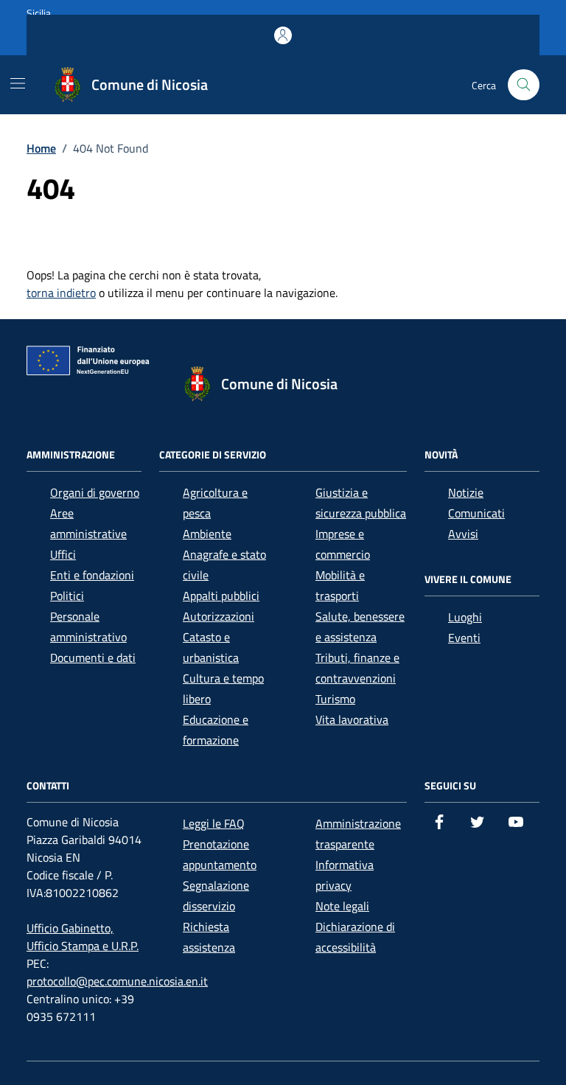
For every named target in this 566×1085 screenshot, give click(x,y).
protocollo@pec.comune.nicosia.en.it (117, 981)
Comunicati (476, 513)
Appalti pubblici (221, 595)
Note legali (342, 906)
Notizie (465, 492)
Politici (67, 595)
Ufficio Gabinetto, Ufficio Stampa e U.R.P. (83, 937)
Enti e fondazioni (92, 575)
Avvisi (463, 533)
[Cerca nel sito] (523, 85)
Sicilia (39, 13)
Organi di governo (94, 492)
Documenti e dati (93, 657)
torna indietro (61, 292)
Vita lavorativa (351, 719)
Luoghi (465, 617)
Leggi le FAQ (214, 823)
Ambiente (207, 533)
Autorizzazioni (218, 616)
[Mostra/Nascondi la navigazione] (18, 83)
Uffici (63, 554)
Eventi (464, 637)
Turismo (335, 699)
